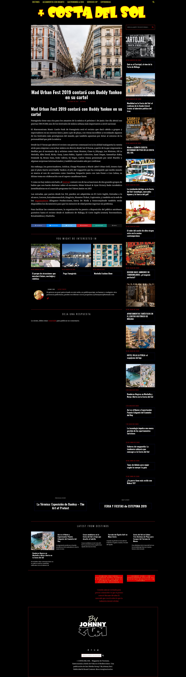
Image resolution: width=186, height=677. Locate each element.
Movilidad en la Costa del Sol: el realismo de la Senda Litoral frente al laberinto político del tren (140, 107)
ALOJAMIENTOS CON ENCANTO (53, 1)
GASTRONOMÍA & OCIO (75, 1)
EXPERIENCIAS (106, 1)
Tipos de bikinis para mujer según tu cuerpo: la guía (138, 466)
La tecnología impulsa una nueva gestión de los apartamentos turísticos (140, 431)
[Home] (97, 650)
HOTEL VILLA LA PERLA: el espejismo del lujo (137, 356)
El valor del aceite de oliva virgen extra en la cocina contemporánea (140, 233)
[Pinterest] (91, 650)
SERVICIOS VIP (92, 1)
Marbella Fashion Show (103, 273)
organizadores (41, 201)
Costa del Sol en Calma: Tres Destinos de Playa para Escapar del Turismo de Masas (143, 537)
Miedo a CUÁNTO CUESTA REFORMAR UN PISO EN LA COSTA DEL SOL (140, 150)
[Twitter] (88, 650)
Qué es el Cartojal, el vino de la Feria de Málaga (139, 65)
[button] (152, 27)
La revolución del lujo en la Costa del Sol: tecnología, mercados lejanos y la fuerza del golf (140, 191)
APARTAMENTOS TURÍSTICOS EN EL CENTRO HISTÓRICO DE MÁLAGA (140, 316)
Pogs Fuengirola (69, 273)
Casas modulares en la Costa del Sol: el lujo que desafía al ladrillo (92, 536)
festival (66, 182)
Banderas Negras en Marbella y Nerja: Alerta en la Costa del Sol (140, 395)
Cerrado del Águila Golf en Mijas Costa (117, 535)
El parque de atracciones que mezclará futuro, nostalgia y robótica (44, 276)
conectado (52, 321)
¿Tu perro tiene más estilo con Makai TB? (139, 482)
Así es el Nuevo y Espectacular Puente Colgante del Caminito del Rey (139, 412)
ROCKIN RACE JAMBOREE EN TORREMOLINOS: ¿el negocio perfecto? (138, 275)
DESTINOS (36, 1)
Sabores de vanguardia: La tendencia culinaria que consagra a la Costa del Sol (138, 449)
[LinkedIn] (94, 650)
